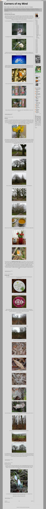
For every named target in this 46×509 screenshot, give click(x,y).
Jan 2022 (37, 34)
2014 (36, 45)
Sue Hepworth (37, 111)
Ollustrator (24, 507)
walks (10, 271)
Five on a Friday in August (39, 80)
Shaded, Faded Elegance (39, 77)
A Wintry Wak (7, 275)
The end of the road (37, 112)
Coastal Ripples (37, 109)
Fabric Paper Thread (38, 93)
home (6, 271)
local (6, 460)
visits (36, 116)
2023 (36, 23)
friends (40, 119)
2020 (36, 40)
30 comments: (11, 459)
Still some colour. (37, 105)
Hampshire (38, 123)
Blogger (28, 507)
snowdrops (9, 498)
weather (9, 460)
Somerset (36, 123)
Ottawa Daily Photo (38, 91)
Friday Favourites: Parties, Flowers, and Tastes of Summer (38, 95)
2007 (36, 51)
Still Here (6, 118)
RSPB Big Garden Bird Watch (10, 14)
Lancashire (36, 125)
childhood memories (39, 120)
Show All (40, 113)
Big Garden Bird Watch (8, 114)
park (7, 271)
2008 (36, 50)
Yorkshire (38, 119)
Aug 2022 (37, 28)
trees (8, 271)
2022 (36, 24)
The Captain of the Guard (38, 103)
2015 (36, 44)
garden (40, 116)
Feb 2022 (37, 33)
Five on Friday (37, 117)
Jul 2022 (37, 29)
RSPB (10, 114)
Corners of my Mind (16, 3)
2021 (36, 39)
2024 (36, 22)
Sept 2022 (37, 27)
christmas (36, 119)
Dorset (37, 122)
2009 (36, 49)
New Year (7, 498)
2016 (36, 43)
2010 (36, 48)
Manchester (40, 123)
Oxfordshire (38, 125)
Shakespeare (39, 122)
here (28, 311)
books (40, 117)
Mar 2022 (37, 32)
